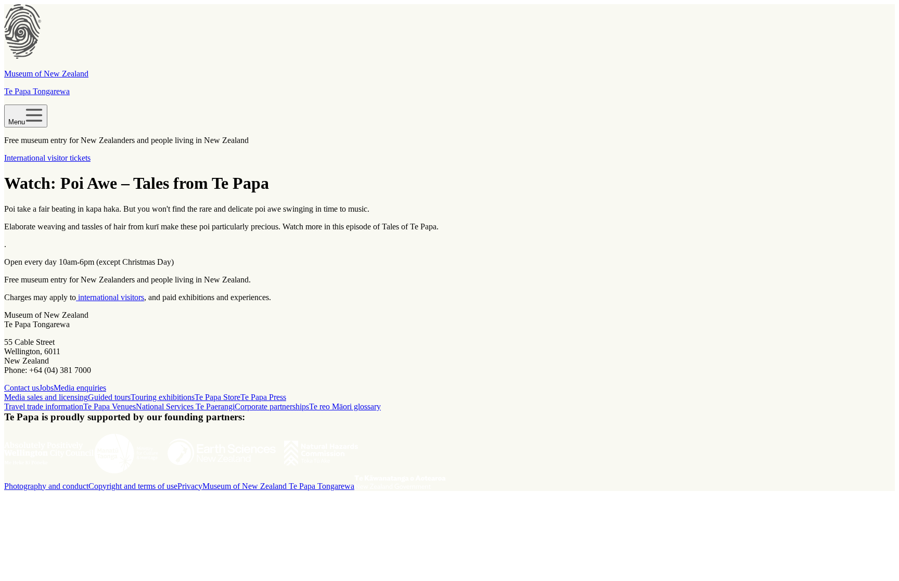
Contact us (21, 387)
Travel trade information (43, 406)
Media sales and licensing (46, 397)
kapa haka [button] (102, 208)
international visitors (110, 297)
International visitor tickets (47, 157)
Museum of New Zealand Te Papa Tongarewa (278, 486)
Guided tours (109, 397)
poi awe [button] (268, 208)
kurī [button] (152, 226)
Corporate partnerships (272, 406)
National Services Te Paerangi (185, 406)
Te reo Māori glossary (345, 406)
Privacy (189, 486)
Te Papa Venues (109, 406)
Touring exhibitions (163, 397)
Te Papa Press (263, 397)
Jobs (46, 387)
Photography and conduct (46, 486)
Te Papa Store (217, 397)
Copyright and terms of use (132, 486)
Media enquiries (80, 387)
